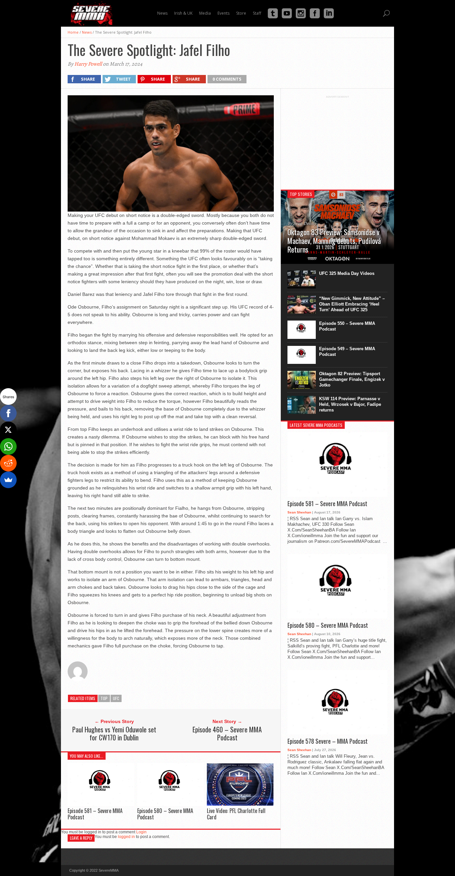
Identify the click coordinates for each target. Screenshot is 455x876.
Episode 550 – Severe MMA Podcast (347, 326)
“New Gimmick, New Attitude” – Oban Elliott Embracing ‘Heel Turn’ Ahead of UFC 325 (352, 304)
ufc (116, 698)
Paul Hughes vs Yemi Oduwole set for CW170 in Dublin (114, 733)
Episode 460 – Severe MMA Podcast (227, 733)
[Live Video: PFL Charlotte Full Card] (240, 804)
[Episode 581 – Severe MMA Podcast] (101, 804)
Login (141, 832)
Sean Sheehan (299, 512)
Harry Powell (88, 64)
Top (104, 698)
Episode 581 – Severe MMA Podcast (95, 814)
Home (73, 32)
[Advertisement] (337, 140)
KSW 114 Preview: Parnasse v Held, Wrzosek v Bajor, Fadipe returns (350, 404)
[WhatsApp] (8, 446)
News (87, 32)
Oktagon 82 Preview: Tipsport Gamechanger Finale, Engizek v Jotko (352, 379)
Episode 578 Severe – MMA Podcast (327, 741)
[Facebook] (8, 413)
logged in (126, 836)
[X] (8, 430)
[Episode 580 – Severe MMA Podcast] (170, 804)
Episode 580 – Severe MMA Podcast (165, 814)
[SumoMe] (8, 479)
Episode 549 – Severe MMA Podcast (347, 351)
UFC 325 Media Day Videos (346, 273)
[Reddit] (8, 463)
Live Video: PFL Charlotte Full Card (236, 814)
